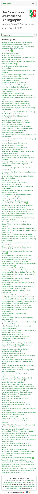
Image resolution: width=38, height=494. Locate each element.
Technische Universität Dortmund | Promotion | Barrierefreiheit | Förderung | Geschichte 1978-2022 (17, 430)
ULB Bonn (32, 484)
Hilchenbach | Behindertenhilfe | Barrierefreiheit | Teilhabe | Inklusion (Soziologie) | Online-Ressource (17, 127)
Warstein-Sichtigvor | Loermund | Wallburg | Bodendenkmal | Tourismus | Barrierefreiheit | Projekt (17, 461)
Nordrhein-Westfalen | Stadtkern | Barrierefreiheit (16, 307)
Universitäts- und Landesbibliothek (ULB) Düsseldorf (19, 481)
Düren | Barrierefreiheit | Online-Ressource (14, 87)
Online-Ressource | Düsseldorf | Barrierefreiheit (16, 326)
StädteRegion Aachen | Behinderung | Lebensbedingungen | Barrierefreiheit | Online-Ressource (15, 404)
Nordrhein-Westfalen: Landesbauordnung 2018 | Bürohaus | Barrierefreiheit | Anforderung (16, 256)
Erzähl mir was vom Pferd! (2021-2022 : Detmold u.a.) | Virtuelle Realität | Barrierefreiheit (18, 113)
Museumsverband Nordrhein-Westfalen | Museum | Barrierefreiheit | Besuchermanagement (17, 248)
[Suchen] (35, 35)
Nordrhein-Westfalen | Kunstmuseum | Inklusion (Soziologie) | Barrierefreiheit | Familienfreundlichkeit (17, 296)
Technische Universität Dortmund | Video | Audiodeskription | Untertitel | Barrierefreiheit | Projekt (17, 450)
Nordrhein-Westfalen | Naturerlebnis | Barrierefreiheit (17, 299)
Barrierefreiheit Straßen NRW (10, 53)
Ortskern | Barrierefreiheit (9, 328)
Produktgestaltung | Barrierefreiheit (12, 334)
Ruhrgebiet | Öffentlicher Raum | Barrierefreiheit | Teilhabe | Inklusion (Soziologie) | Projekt (16, 379)
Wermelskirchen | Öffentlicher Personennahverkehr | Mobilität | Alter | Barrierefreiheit (17, 465)
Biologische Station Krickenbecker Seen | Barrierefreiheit (18, 61)
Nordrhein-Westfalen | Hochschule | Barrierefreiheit (17, 287)
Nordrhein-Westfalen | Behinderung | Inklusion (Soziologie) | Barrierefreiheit (15, 279)
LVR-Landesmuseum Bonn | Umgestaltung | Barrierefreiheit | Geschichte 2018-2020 (15, 202)
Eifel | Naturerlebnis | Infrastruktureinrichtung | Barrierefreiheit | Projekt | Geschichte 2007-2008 (16, 105)
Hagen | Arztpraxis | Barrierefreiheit (12, 124)
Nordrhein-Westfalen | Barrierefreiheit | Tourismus (17, 272)
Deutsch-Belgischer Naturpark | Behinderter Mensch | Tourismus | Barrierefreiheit (17, 75)
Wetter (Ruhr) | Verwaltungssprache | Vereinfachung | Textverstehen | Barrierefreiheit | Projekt (17, 471)
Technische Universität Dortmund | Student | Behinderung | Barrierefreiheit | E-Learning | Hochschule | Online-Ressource (18, 439)
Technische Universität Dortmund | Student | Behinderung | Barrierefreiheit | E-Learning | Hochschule (18, 434)
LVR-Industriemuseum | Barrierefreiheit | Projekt (16, 195)
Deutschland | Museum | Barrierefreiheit (13, 83)
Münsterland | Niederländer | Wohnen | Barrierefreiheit (18, 237)
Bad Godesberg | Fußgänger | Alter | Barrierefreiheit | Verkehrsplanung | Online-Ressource (17, 48)
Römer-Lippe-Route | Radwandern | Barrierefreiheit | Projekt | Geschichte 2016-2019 (17, 366)
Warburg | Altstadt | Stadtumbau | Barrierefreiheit (17, 458)
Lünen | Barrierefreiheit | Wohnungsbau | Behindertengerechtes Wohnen (14, 183)
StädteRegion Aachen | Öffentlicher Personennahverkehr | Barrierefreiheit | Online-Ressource (18, 413)
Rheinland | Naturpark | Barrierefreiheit (13, 353)
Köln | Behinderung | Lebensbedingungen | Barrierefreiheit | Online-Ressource (14, 148)
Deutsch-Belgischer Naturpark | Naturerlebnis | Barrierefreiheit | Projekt (15, 79)
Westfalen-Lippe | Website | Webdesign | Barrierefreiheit (18, 468)
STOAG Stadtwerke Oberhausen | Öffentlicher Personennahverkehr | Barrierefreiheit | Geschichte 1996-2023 (17, 421)
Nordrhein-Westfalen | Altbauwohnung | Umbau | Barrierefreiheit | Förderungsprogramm (16, 260)
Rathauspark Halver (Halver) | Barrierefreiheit (15, 336)
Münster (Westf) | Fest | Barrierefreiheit (13, 222)
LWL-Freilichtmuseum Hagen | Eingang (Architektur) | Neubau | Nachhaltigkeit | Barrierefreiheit (17, 206)
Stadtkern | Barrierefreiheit (9, 417)
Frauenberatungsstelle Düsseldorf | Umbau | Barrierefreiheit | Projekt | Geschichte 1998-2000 (16, 121)
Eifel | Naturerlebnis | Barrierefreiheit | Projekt (15, 101)
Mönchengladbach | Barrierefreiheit (12, 216)
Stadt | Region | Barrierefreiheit (11, 396)
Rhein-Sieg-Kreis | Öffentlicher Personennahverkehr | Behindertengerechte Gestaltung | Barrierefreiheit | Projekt (17, 361)
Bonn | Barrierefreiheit (9, 64)
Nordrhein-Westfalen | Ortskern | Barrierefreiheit (16, 305)
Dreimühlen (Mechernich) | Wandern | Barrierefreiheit (17, 85)
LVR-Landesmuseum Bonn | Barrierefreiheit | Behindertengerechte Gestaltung (15, 198)
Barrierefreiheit (6, 51)
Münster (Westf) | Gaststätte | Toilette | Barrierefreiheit (18, 228)
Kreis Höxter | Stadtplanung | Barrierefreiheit (15, 155)
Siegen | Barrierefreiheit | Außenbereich (13, 382)
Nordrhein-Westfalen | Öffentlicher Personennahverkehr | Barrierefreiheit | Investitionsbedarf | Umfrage (19, 302)
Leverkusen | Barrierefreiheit (10, 180)
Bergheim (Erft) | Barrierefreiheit (11, 55)
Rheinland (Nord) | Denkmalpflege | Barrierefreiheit (17, 343)
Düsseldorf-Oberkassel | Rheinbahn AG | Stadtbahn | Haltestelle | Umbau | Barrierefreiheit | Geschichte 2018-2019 (18, 97)
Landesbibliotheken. (16, 492)
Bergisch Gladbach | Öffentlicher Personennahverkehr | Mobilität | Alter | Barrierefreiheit (18, 58)
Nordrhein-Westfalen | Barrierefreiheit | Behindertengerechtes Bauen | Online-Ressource (16, 269)
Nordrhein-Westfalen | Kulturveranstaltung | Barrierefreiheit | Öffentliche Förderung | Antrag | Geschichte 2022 (16, 291)
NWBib (8, 3)
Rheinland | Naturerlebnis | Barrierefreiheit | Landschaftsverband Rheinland (14, 350)
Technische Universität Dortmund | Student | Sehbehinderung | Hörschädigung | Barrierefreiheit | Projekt (17, 445)
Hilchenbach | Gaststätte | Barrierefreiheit (14, 130)
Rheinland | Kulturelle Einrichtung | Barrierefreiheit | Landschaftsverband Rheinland (17, 346)
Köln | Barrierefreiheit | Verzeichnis (12, 145)
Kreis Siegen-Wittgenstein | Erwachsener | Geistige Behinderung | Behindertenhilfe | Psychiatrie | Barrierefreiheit (17, 164)
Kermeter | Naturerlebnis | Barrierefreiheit (14, 143)
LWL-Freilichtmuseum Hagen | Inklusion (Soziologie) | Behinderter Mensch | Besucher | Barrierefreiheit (17, 210)
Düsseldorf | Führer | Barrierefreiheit (12, 93)
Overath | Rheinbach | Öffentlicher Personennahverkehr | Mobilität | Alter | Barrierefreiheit (19, 331)
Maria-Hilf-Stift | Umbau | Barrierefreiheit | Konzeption (17, 213)
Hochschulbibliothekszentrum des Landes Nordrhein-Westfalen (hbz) (20, 487)
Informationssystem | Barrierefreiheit (12, 133)
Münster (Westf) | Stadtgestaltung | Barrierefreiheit (17, 234)
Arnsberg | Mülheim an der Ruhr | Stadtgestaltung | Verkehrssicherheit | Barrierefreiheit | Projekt (17, 44)
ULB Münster (7, 484)
